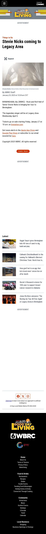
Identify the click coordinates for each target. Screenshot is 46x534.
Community (23, 498)
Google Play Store (10, 133)
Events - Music (23, 151)
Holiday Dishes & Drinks (23, 489)
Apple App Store (28, 130)
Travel (23, 513)
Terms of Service (23, 462)
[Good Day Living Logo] (23, 13)
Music (23, 503)
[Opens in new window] (23, 436)
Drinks (23, 481)
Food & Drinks (23, 474)
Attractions (23, 500)
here (14, 136)
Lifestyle (23, 510)
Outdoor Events (23, 505)
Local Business (23, 522)
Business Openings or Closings (23, 527)
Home (23, 457)
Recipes (23, 479)
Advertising (23, 467)
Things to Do (7, 37)
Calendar (23, 515)
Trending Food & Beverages (23, 486)
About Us (23, 460)
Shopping (23, 524)
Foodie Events (23, 484)
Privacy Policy (23, 465)
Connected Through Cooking (23, 491)
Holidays (23, 508)
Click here (9, 401)
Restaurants (23, 476)
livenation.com (17, 124)
